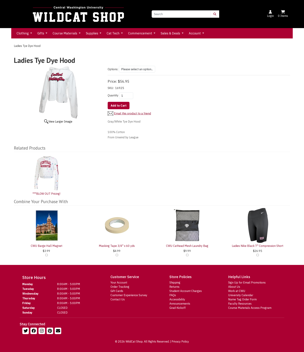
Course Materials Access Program (249, 308)
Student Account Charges (185, 291)
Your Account (118, 282)
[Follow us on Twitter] (26, 331)
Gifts (41, 33)
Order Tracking (119, 286)
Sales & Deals (171, 33)
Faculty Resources (240, 303)
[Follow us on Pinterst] (50, 331)
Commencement (140, 33)
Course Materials (65, 33)
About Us (234, 286)
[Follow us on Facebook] (34, 331)
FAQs (172, 295)
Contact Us (117, 299)
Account (195, 33)
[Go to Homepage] (78, 14)
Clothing (23, 33)
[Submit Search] (214, 14)
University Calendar (240, 295)
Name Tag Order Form (242, 299)
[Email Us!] (58, 331)
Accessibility (177, 299)
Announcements (179, 303)
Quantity (113, 95)
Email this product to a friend (132, 113)
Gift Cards (116, 291)
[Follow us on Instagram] (42, 331)
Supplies (92, 33)
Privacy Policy (180, 341)
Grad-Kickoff (177, 308)
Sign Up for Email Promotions (247, 282)
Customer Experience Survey (128, 295)
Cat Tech (113, 33)
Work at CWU (236, 291)
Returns (174, 286)
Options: (113, 69)
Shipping (174, 282)
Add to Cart (118, 105)
